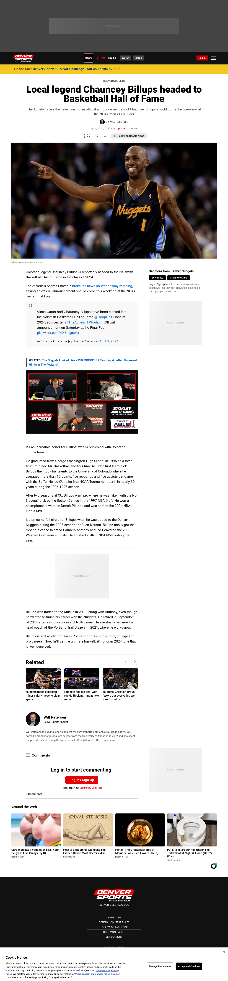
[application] (82, 402)
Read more (109, 740)
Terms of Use (103, 970)
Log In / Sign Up (82, 780)
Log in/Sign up (157, 284)
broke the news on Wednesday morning (102, 286)
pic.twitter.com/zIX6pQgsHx (58, 333)
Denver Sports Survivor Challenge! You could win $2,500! (76, 69)
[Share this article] (97, 136)
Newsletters (180, 277)
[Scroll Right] (135, 662)
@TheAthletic (75, 322)
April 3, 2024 (108, 341)
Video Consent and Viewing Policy (92, 974)
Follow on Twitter (114, 932)
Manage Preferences (160, 966)
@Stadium (95, 322)
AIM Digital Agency (114, 947)
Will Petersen (55, 717)
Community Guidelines (91, 788)
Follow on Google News (131, 136)
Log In (202, 58)
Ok (224, 952)
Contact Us (114, 917)
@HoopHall (103, 317)
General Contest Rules (114, 922)
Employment (114, 936)
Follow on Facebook (114, 927)
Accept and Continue (189, 966)
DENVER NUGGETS (114, 80)
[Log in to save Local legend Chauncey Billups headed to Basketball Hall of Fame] (105, 136)
